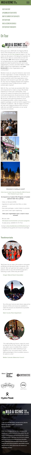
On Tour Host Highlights (9, 27)
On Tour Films (6, 20)
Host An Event (6, 9)
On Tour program (15, 54)
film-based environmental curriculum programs (16, 221)
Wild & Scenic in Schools (9, 23)
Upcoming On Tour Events (9, 13)
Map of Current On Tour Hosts (10, 16)
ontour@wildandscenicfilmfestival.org (17, 226)
